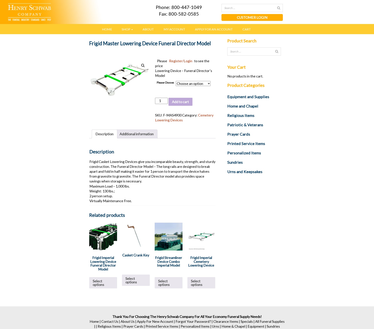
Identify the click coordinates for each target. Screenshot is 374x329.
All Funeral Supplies (270, 321)
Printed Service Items (162, 326)
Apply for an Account (214, 29)
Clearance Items (225, 321)
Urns (215, 326)
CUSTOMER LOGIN (252, 17)
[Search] (279, 8)
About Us (128, 321)
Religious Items (109, 326)
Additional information (137, 134)
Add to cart (180, 102)
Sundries (273, 326)
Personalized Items (195, 326)
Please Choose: (165, 82)
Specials (247, 321)
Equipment (256, 326)
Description (104, 134)
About (148, 29)
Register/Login (180, 61)
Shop (126, 29)
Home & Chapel (233, 326)
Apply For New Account (155, 321)
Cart (247, 29)
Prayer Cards (133, 326)
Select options (98, 283)
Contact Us (109, 321)
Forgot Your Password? (193, 321)
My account (174, 29)
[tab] (104, 134)
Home (107, 29)
